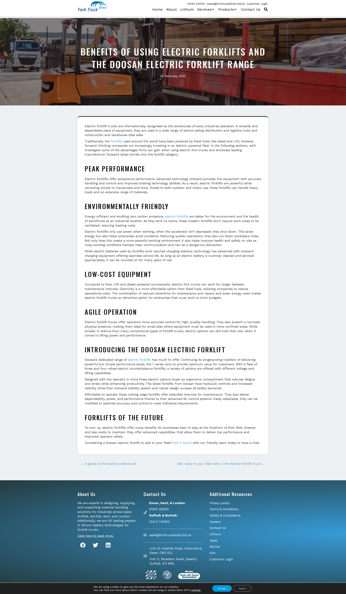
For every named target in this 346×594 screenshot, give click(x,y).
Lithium (215, 534)
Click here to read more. (95, 536)
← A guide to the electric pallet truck (108, 464)
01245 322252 (196, 3)
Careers (215, 522)
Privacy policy (220, 503)
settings (196, 590)
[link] (157, 9)
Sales (213, 540)
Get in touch (182, 443)
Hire (212, 553)
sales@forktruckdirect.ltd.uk (226, 3)
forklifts (116, 141)
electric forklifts (176, 216)
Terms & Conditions (224, 509)
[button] (212, 9)
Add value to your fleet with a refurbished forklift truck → (221, 464)
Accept (222, 588)
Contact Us (218, 528)
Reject (242, 588)
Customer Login (257, 3)
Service (215, 546)
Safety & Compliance (225, 515)
